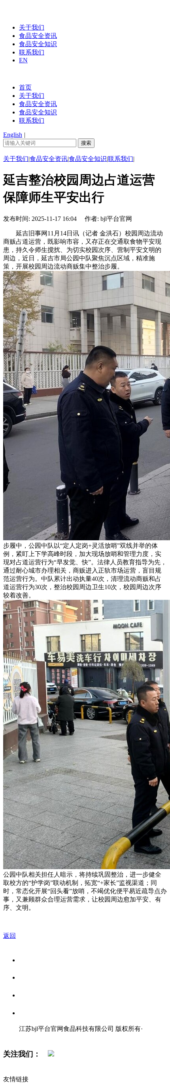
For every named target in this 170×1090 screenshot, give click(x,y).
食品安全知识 (38, 44)
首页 (25, 87)
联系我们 (31, 52)
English (12, 134)
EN (23, 60)
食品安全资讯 (38, 35)
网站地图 (34, 1037)
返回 (9, 935)
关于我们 (31, 27)
